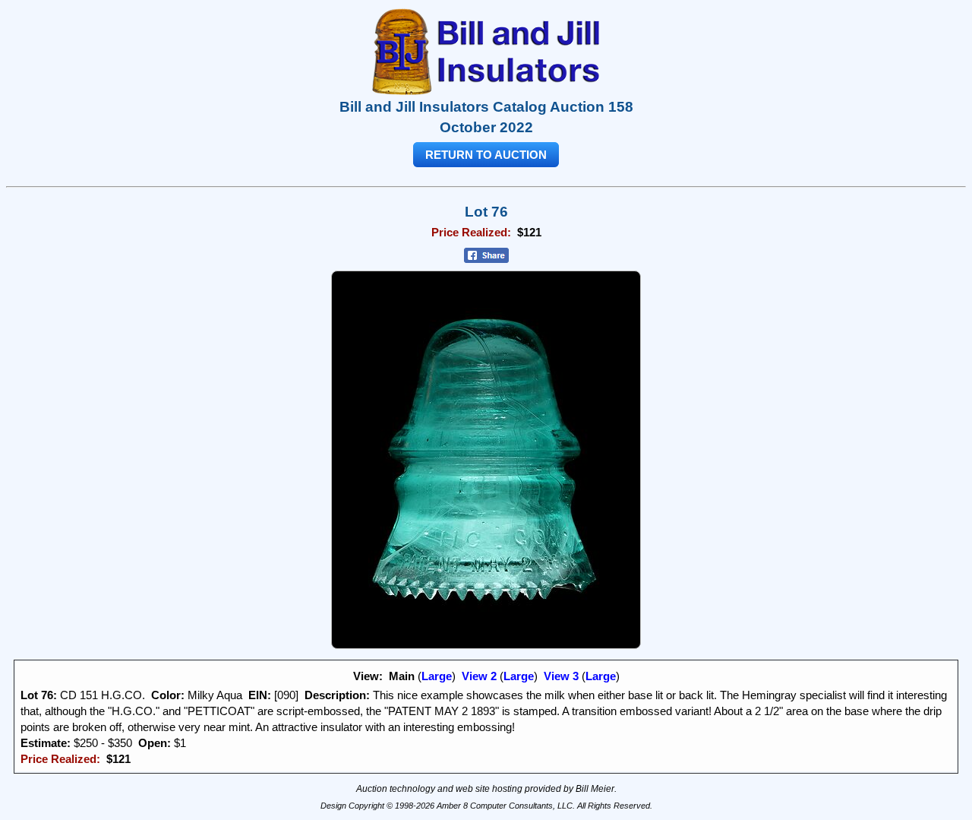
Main (402, 676)
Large (436, 676)
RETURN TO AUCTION (486, 154)
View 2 (479, 676)
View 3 (561, 676)
